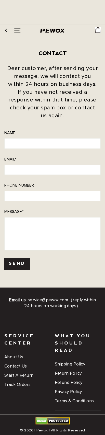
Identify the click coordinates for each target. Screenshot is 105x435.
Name (9, 133)
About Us (13, 357)
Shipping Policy (70, 364)
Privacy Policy (68, 392)
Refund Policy (69, 383)
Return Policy (68, 373)
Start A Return (18, 375)
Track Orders (17, 385)
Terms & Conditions (74, 401)
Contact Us (15, 366)
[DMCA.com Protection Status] (52, 423)
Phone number (19, 185)
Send (17, 263)
